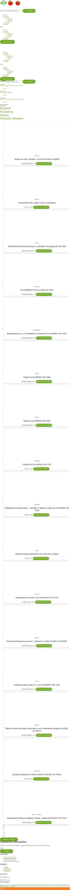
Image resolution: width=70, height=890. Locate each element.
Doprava (6, 16)
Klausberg (10, 19)
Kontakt (6, 24)
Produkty (6, 17)
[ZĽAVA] (36, 154)
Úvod (5, 14)
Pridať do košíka (44, 163)
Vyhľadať (2, 10)
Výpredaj (6, 23)
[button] (35, 27)
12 (4, 834)
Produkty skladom (11, 118)
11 (4, 832)
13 (4, 835)
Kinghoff (9, 20)
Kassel (9, 21)
